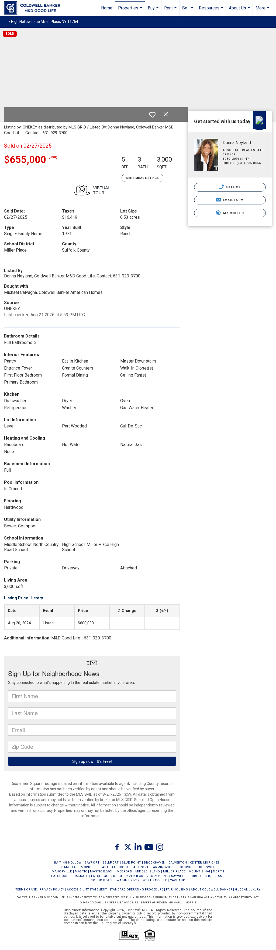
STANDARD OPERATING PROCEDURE (136, 889)
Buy (154, 10)
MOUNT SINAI (199, 871)
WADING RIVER (128, 880)
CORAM (63, 867)
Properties (130, 10)
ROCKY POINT (157, 876)
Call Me (233, 187)
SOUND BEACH (102, 880)
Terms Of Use (26, 889)
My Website (233, 213)
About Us (240, 10)
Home (106, 8)
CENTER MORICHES (205, 862)
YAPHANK (177, 880)
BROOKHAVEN (154, 862)
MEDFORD (124, 871)
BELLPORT (110, 862)
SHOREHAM (214, 876)
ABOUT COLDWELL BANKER (211, 889)
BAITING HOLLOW (68, 862)
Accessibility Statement (87, 889)
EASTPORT (140, 867)
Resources (212, 10)
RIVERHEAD (134, 876)
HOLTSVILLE (207, 867)
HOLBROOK (186, 867)
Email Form (233, 200)
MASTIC (81, 871)
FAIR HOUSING (177, 889)
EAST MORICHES (85, 867)
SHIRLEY (195, 876)
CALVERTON (177, 862)
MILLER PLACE (174, 871)
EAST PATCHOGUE (115, 867)
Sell (188, 10)
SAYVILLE (178, 876)
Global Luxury (247, 889)
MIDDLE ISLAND (147, 871)
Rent (171, 10)
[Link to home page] (35, 8)
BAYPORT (92, 862)
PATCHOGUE (100, 876)
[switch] (152, 115)
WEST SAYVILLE (155, 880)
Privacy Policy (52, 889)
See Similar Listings (142, 178)
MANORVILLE (62, 871)
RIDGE (118, 876)
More (263, 10)
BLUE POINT (131, 862)
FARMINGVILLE (162, 867)
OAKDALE (81, 876)
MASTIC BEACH (101, 871)
